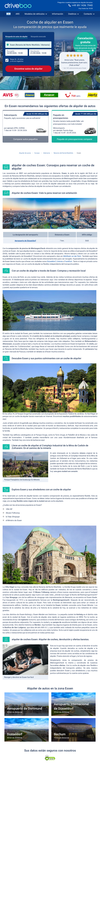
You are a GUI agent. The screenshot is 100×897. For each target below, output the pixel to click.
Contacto (88, 14)
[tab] (16, 36)
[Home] (18, 5)
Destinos (72, 14)
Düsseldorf (51, 261)
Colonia (60, 261)
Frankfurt (68, 261)
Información (57, 14)
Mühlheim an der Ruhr (72, 256)
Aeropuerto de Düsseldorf (25, 241)
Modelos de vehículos (35, 14)
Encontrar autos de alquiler (28, 68)
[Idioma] (8, 14)
